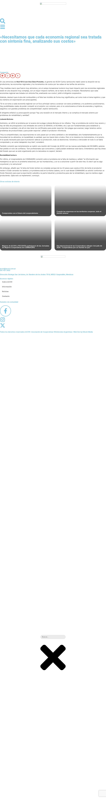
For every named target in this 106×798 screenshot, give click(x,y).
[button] (2, 75)
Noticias (5, 291)
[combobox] (53, 637)
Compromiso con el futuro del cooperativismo (20, 213)
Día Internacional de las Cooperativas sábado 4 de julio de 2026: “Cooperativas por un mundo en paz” (79, 246)
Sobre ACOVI (7, 282)
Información (7, 287)
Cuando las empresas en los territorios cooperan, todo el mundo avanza (79, 212)
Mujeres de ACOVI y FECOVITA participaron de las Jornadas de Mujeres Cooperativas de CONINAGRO (25, 246)
